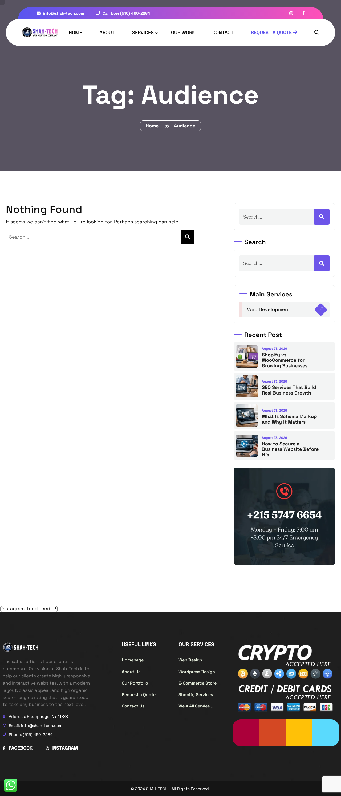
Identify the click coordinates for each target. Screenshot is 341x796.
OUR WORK (183, 32)
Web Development (268, 309)
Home (153, 126)
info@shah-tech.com (63, 13)
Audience (184, 126)
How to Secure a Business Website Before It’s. (290, 449)
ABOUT (107, 32)
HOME (75, 32)
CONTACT (223, 32)
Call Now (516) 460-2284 (126, 13)
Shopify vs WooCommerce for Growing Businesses (284, 360)
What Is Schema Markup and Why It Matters (289, 419)
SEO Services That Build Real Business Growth (289, 390)
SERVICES (143, 32)
